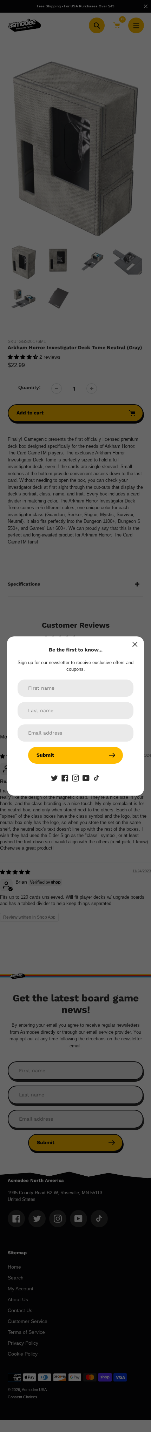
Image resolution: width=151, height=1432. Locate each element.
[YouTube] (86, 778)
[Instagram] (75, 778)
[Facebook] (64, 778)
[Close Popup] (135, 644)
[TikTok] (96, 778)
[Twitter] (54, 778)
